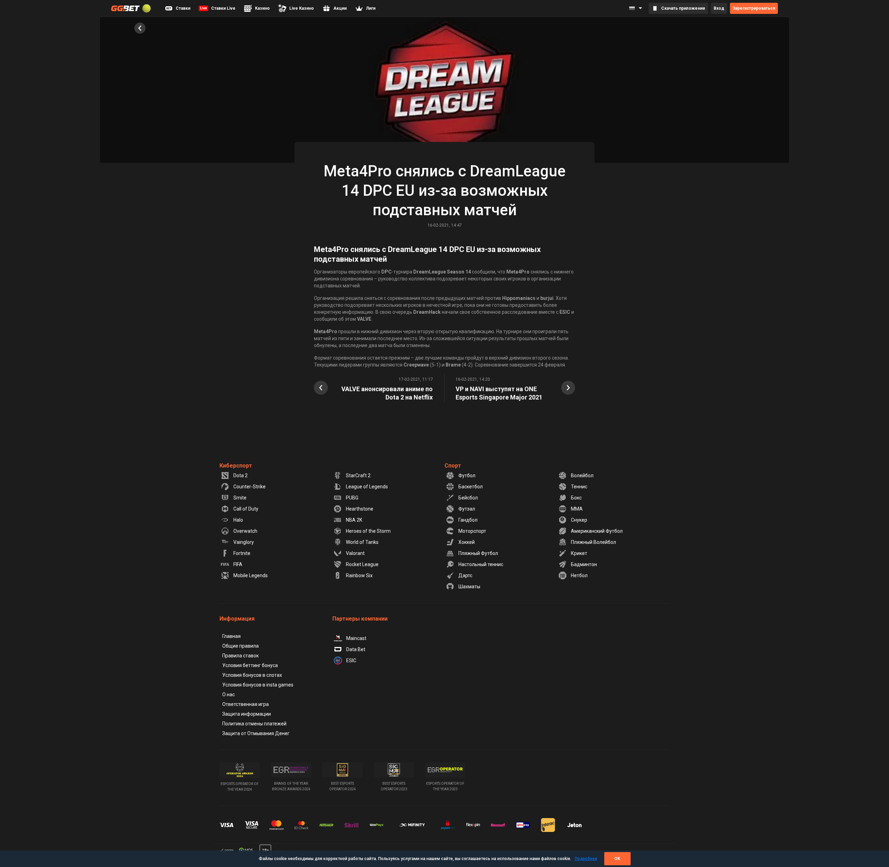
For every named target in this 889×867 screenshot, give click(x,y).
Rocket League (362, 564)
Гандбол (467, 520)
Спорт (452, 465)
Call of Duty (245, 509)
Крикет (579, 553)
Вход (719, 8)
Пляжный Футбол (478, 553)
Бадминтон (584, 564)
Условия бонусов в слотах (252, 675)
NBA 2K (354, 520)
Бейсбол (468, 497)
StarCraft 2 (358, 475)
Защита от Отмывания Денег (256, 733)
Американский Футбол (597, 531)
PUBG (352, 497)
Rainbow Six (359, 575)
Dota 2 (240, 475)
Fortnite (241, 553)
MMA (577, 509)
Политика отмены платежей (254, 723)
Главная (231, 636)
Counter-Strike (249, 486)
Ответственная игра (245, 704)
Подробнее (586, 858)
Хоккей (466, 542)
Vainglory (243, 542)
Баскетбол (470, 486)
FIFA (237, 564)
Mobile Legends (250, 575)
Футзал (466, 509)
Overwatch (245, 531)
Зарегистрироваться (754, 8)
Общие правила (240, 646)
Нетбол (579, 575)
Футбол (466, 475)
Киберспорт (235, 465)
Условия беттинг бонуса (250, 665)
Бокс (576, 497)
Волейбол (582, 475)
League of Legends (367, 486)
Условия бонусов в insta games (257, 685)
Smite (240, 497)
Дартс (465, 575)
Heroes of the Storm (368, 531)
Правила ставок (240, 655)
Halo (238, 520)
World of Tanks (362, 542)
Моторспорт (472, 531)
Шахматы (469, 586)
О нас (228, 694)
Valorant (355, 553)
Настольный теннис (480, 564)
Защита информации (246, 714)
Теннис (579, 486)
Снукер (579, 520)
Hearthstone (359, 509)
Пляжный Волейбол (593, 542)
